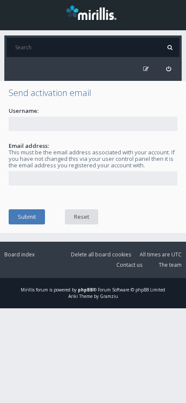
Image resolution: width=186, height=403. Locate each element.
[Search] (170, 47)
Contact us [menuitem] (129, 265)
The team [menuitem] (170, 265)
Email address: (29, 146)
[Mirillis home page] (93, 12)
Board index (19, 254)
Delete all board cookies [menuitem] (101, 254)
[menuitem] (168, 69)
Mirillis (28, 290)
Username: (23, 111)
